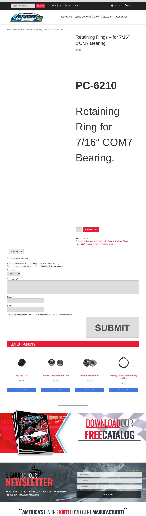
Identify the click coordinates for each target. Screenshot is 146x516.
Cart (130, 6)
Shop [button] (96, 17)
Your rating (12, 270)
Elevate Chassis (83, 17)
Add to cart (91, 230)
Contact (76, 6)
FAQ (68, 6)
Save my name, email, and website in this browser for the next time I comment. (40, 315)
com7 (95, 244)
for (99, 244)
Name (10, 297)
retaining (104, 244)
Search (40, 6)
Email (10, 306)
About (61, 6)
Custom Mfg (66, 17)
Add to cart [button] (22, 389)
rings (111, 244)
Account (117, 6)
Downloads (121, 17)
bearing (89, 244)
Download (103, 422)
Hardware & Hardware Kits (21, 29)
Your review (12, 279)
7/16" (82, 244)
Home (53, 6)
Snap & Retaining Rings (118, 241)
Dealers (107, 17)
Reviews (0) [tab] (16, 251)
